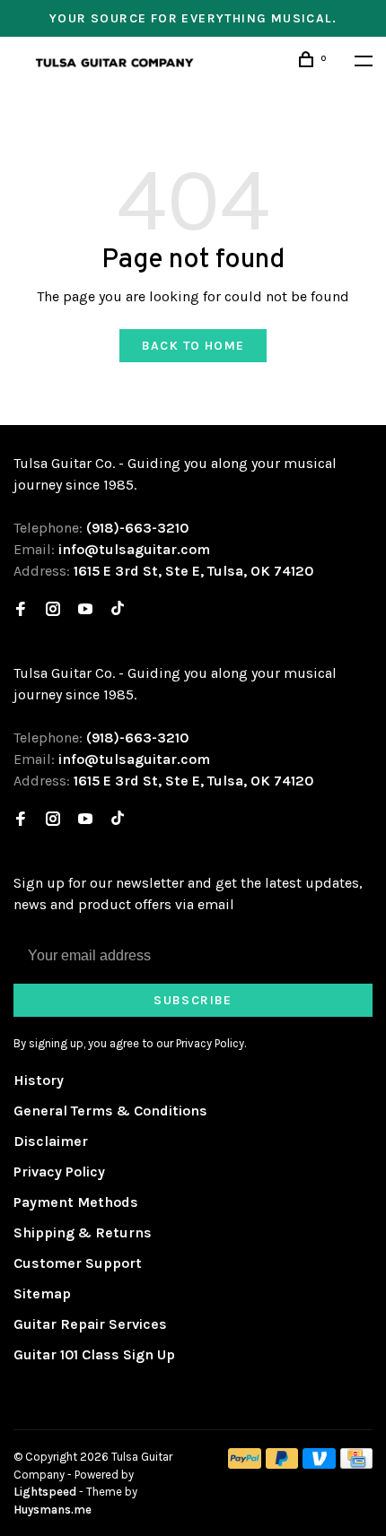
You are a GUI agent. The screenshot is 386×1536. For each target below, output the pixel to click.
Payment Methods (75, 1202)
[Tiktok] (117, 610)
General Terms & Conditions (110, 1110)
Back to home (193, 345)
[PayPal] (244, 1463)
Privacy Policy (59, 1171)
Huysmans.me (52, 1509)
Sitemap (42, 1293)
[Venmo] (319, 1463)
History (38, 1080)
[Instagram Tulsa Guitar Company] (53, 610)
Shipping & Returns (82, 1232)
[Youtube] (85, 610)
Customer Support (77, 1262)
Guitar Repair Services (90, 1323)
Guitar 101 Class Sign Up (94, 1354)
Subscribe (193, 1000)
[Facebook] (20, 610)
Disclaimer (50, 1141)
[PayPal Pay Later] (282, 1463)
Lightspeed (44, 1491)
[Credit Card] (356, 1463)
